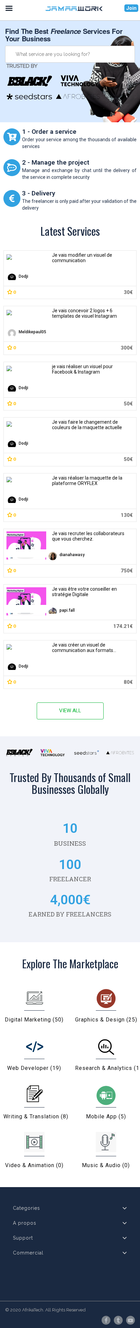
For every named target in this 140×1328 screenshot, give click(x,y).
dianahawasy (72, 554)
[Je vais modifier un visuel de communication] (26, 256)
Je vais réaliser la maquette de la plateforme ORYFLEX (87, 480)
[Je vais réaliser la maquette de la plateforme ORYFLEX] (26, 479)
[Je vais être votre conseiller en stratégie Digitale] (26, 601)
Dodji (23, 276)
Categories (26, 1208)
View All (70, 711)
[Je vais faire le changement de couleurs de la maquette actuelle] (26, 423)
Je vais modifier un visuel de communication (82, 257)
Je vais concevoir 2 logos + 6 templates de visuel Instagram (84, 313)
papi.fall (67, 610)
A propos (24, 1223)
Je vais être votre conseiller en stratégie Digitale (84, 591)
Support (23, 1238)
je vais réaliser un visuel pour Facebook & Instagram (82, 369)
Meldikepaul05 (32, 332)
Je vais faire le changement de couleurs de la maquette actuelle (87, 424)
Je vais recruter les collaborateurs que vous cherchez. (88, 536)
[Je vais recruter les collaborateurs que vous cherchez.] (26, 545)
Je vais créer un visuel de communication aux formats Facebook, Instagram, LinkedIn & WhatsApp (86, 647)
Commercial (28, 1253)
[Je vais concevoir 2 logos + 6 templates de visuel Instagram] (26, 312)
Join (131, 8)
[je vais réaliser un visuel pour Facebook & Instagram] (26, 367)
